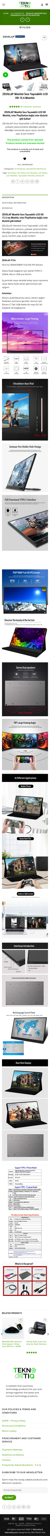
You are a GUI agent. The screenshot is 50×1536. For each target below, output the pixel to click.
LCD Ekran (42, 173)
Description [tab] (8, 197)
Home (6, 13)
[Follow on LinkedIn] (23, 1507)
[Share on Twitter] (22, 181)
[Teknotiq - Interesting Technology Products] (25, 4)
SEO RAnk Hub (38, 1532)
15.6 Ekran (12, 173)
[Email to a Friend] (27, 181)
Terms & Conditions (25, 1525)
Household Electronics (36, 169)
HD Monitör (32, 173)
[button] (3, 4)
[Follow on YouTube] (28, 1507)
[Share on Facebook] (18, 181)
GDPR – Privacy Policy (14, 1421)
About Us (12, 1524)
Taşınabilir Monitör (26, 176)
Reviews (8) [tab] (7, 208)
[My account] (42, 5)
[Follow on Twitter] (14, 1507)
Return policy (9, 1431)
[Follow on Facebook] (4, 1507)
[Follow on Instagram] (9, 1507)
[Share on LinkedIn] (37, 181)
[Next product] (22, 20)
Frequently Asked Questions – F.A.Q (21, 1465)
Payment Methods (12, 1449)
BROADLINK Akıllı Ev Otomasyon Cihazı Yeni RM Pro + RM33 (12, 1344)
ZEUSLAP (40, 176)
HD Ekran (21, 173)
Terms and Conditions (14, 1426)
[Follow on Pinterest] (19, 1507)
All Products (17, 13)
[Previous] (6, 57)
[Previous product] (28, 20)
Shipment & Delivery (13, 1455)
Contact (6, 1460)
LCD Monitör (11, 176)
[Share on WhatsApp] (13, 181)
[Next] (43, 57)
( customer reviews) (31, 107)
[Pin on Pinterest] (32, 181)
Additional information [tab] (14, 203)
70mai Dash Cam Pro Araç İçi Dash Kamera (36, 1343)
